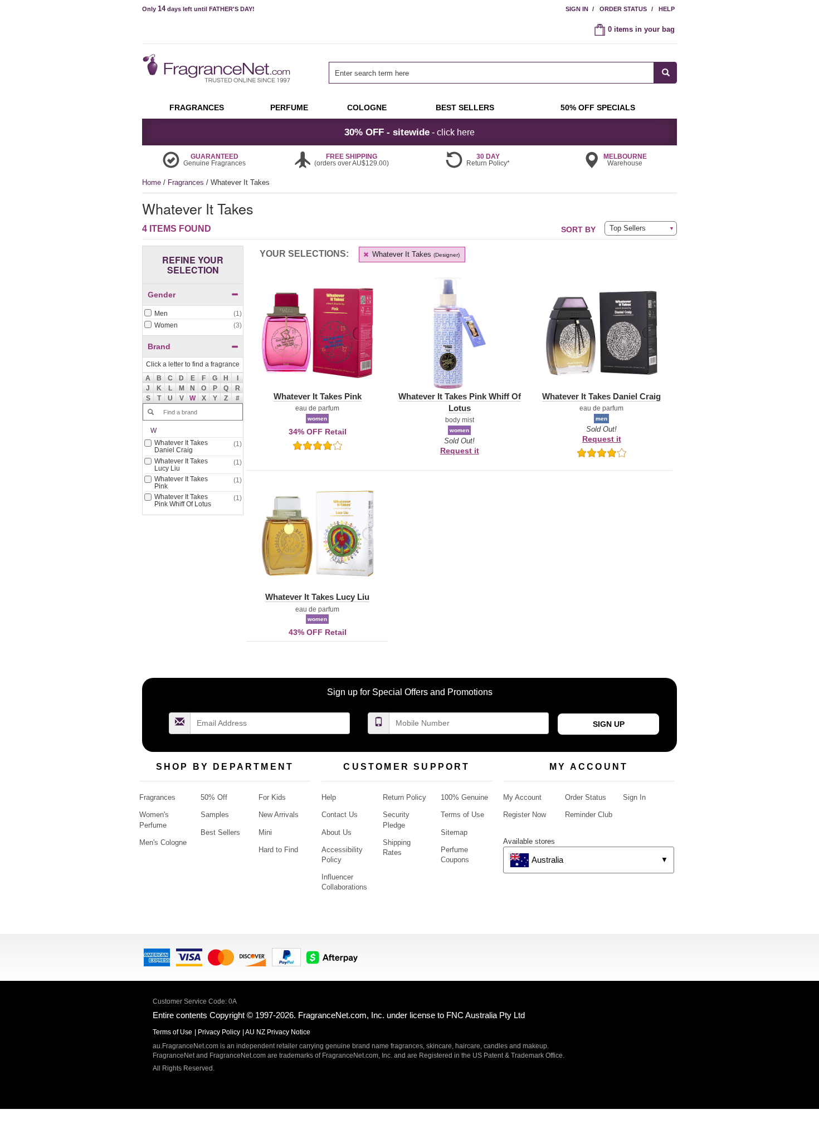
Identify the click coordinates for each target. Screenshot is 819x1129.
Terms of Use (462, 814)
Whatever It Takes (415, 254)
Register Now (524, 814)
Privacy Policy (219, 1032)
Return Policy (404, 797)
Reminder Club (588, 814)
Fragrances (187, 182)
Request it (459, 450)
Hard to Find (278, 849)
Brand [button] (159, 346)
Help (667, 9)
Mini (265, 832)
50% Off (214, 797)
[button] (192, 398)
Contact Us (339, 814)
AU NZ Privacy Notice (277, 1032)
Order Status (623, 9)
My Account (522, 797)
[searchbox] (491, 73)
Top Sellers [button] (628, 228)
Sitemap (454, 832)
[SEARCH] (665, 73)
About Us (336, 832)
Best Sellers (220, 832)
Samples (215, 814)
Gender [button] (162, 294)
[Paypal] (286, 956)
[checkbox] (193, 314)
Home (151, 182)
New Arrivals (279, 814)
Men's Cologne (163, 842)
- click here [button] (409, 132)
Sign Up (609, 724)
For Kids (272, 797)
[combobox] (503, 73)
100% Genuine (464, 797)
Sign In (577, 9)
